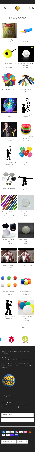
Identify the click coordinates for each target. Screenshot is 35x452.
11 (17, 327)
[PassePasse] (17, 8)
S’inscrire (17, 420)
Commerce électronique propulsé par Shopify (22, 446)
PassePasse (8, 446)
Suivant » (22, 327)
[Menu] (2, 8)
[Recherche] (6, 8)
